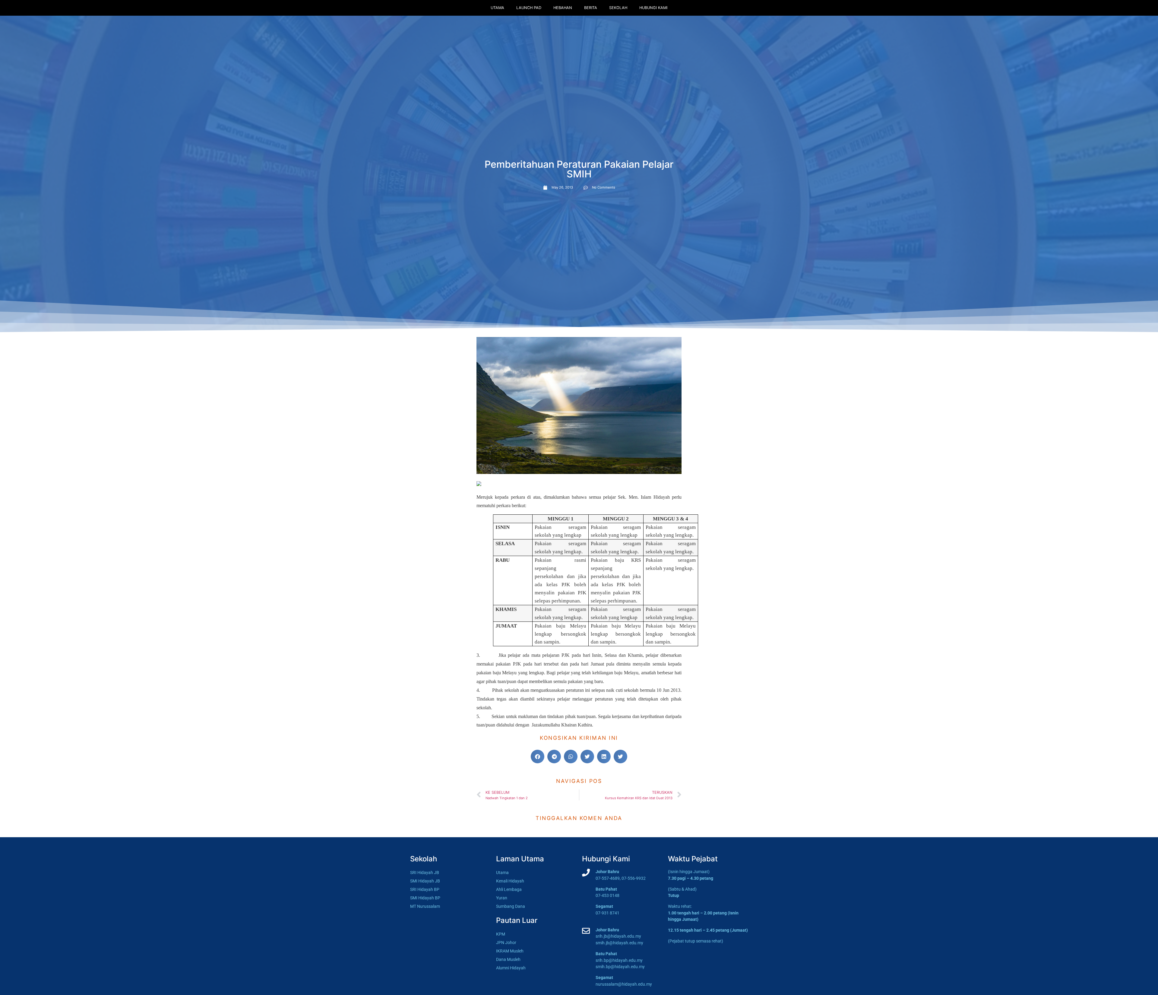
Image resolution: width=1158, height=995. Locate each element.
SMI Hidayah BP (425, 898)
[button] (537, 756)
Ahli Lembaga (509, 889)
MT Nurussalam (425, 906)
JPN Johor (506, 942)
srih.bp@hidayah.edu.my (619, 960)
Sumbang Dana (510, 906)
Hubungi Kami (653, 7)
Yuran (501, 898)
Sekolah (618, 7)
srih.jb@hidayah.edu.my (618, 936)
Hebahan (562, 7)
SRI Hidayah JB (424, 872)
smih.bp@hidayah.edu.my (620, 966)
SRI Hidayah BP (424, 889)
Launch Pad (528, 7)
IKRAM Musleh (510, 951)
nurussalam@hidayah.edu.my (624, 984)
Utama (497, 7)
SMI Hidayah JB (425, 881)
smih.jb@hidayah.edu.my (619, 943)
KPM (500, 934)
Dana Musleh (508, 959)
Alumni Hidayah (511, 968)
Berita (590, 7)
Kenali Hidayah (510, 881)
